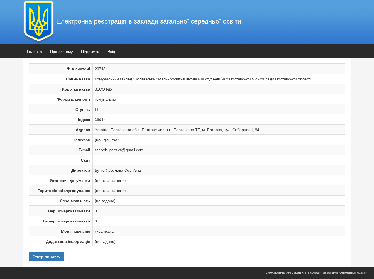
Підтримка (90, 51)
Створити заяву (46, 256)
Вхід (111, 51)
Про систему (61, 51)
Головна (34, 51)
